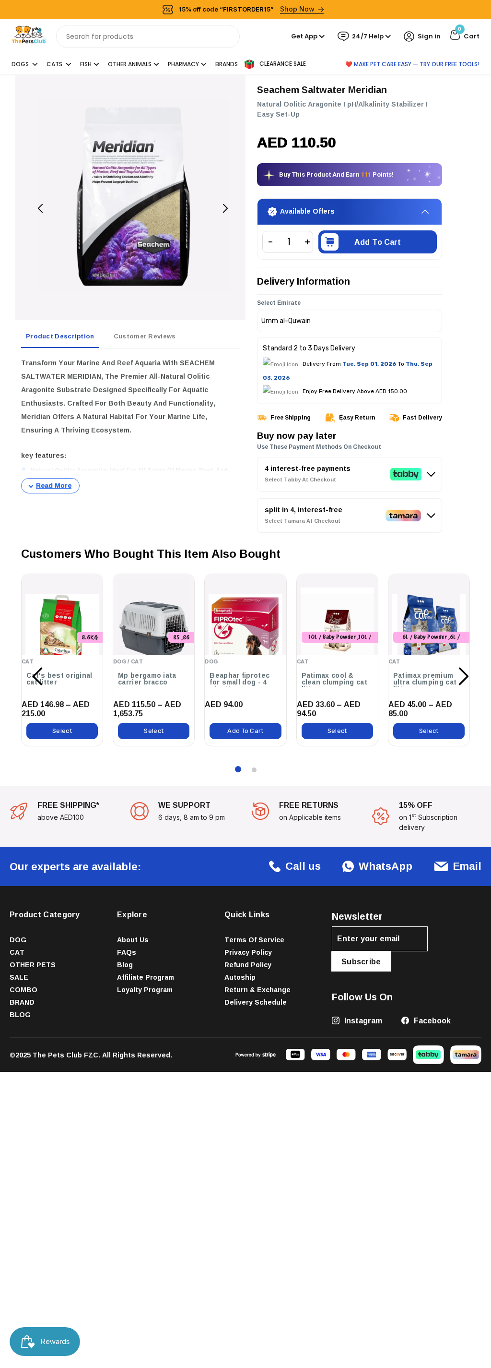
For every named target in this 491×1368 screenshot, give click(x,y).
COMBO (23, 989)
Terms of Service (254, 939)
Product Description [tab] (60, 336)
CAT (17, 952)
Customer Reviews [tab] (145, 336)
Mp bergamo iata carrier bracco (147, 678)
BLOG (20, 1014)
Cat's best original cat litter (59, 678)
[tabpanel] (130, 424)
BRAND (22, 1002)
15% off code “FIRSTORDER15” (246, 9)
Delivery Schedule (255, 1002)
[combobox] (148, 36)
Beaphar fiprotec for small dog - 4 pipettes (239, 682)
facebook (431, 1020)
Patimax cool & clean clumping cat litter (334, 682)
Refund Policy (247, 964)
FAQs (126, 952)
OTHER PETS (33, 964)
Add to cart (377, 242)
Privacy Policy (248, 952)
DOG (18, 939)
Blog (125, 964)
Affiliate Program (145, 977)
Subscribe (361, 961)
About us (133, 939)
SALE (19, 977)
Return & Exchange (257, 989)
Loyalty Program (145, 989)
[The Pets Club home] (29, 35)
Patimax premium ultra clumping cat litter (424, 682)
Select (62, 730)
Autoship (240, 977)
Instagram (362, 1020)
